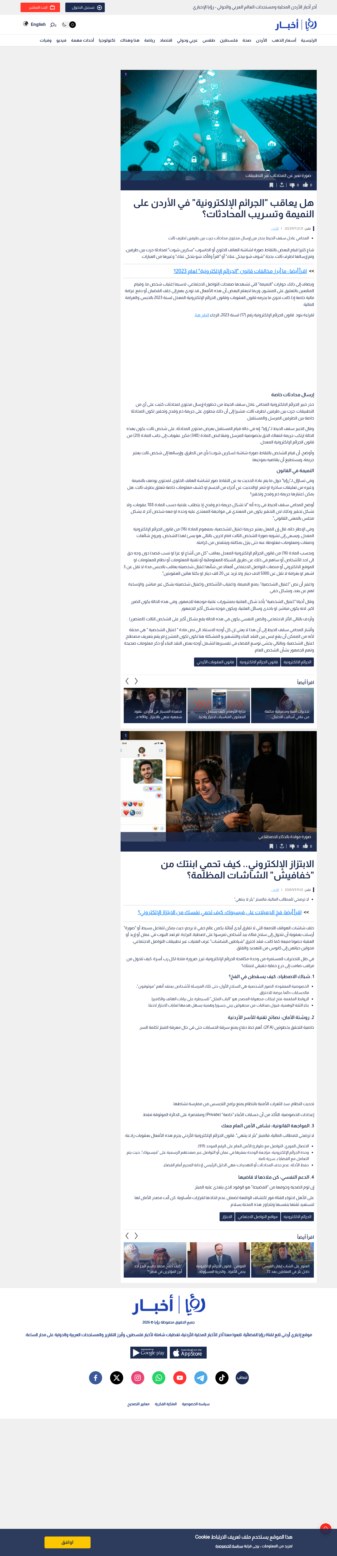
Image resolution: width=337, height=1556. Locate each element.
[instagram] (137, 1377)
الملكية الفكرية (166, 1404)
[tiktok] (222, 1377)
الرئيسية (309, 40)
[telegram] (200, 1377)
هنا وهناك (130, 40)
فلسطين (229, 40)
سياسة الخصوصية (229, 1546)
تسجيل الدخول (83, 7)
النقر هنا (202, 315)
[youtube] (179, 1377)
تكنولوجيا (107, 40)
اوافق (67, 1542)
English (38, 24)
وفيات (46, 40)
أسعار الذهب (284, 40)
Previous (136, 681)
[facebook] (95, 1377)
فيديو (61, 40)
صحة (246, 40)
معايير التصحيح (138, 1404)
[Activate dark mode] (68, 25)
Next (127, 681)
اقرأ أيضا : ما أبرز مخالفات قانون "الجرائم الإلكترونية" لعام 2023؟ (240, 271)
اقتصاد (166, 40)
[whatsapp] (158, 1377)
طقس (208, 40)
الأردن (261, 40)
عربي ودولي (187, 40)
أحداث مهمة (82, 40)
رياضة (149, 40)
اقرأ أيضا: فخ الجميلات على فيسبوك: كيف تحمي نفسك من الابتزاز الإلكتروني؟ (219, 912)
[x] (116, 1377)
